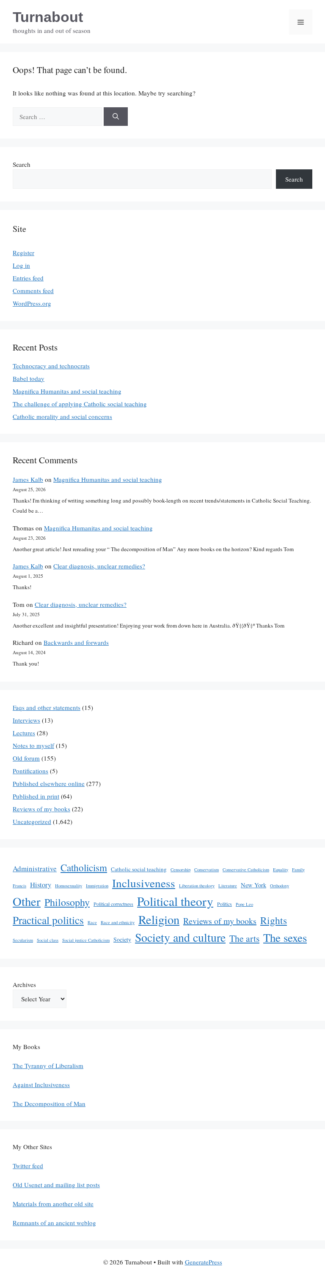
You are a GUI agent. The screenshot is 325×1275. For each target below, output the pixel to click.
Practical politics (48, 920)
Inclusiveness (143, 883)
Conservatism (206, 870)
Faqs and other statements (46, 707)
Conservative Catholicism (246, 870)
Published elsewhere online (49, 783)
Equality (280, 870)
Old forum (26, 758)
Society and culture (180, 937)
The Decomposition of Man (49, 1103)
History (40, 884)
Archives (24, 984)
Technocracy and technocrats (51, 366)
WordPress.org (32, 303)
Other (27, 901)
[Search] (116, 116)
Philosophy (67, 902)
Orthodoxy (279, 886)
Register (23, 252)
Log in (21, 265)
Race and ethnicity (118, 922)
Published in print (36, 796)
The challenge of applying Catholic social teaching (80, 404)
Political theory (175, 901)
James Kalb (28, 479)
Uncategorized (32, 821)
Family (298, 870)
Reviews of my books (41, 809)
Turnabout (48, 17)
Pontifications (30, 771)
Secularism (23, 940)
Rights (273, 920)
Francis (19, 886)
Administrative (35, 868)
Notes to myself (33, 745)
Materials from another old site (53, 1203)
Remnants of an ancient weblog (54, 1222)
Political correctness (113, 903)
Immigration (97, 886)
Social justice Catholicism (86, 940)
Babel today (28, 378)
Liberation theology (197, 886)
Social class (47, 940)
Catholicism (84, 867)
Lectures (24, 733)
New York (253, 885)
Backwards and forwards (76, 642)
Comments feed (33, 290)
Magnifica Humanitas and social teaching (67, 391)
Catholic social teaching (139, 869)
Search (21, 164)
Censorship (180, 870)
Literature (227, 886)
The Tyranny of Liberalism (48, 1065)
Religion (158, 919)
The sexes (285, 937)
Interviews (26, 720)
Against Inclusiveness (41, 1084)
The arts (244, 938)
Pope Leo (244, 904)
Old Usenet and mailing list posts (56, 1184)
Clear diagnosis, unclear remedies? (99, 566)
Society (122, 939)
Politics (224, 903)
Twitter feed (28, 1165)
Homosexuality (68, 886)
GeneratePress (203, 1262)
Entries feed (28, 278)
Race (92, 922)
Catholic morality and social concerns (62, 416)
